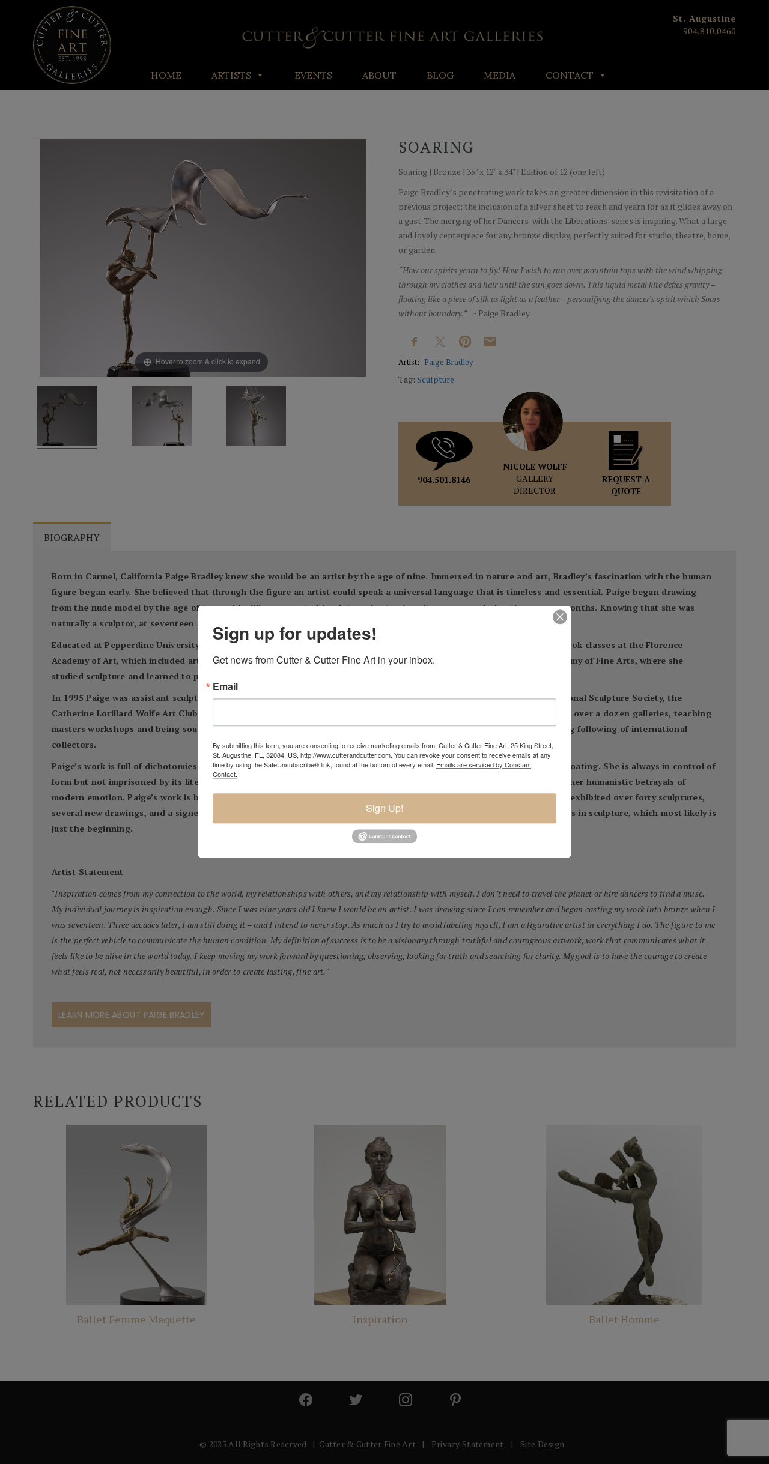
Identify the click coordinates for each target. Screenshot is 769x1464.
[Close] (560, 616)
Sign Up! (384, 808)
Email (225, 686)
